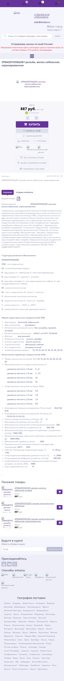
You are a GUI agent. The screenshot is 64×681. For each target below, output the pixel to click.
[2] (50, 176)
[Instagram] (14, 564)
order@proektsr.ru (42, 22)
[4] (55, 176)
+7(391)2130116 (41, 17)
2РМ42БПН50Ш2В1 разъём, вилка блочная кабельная (34, 504)
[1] (48, 176)
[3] (53, 176)
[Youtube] (4, 564)
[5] (58, 176)
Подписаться (54, 549)
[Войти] (8, 3)
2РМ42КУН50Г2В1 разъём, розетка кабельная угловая (30, 489)
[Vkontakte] (9, 564)
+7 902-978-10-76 (41, 14)
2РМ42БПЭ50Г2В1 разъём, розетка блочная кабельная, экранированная (35, 520)
